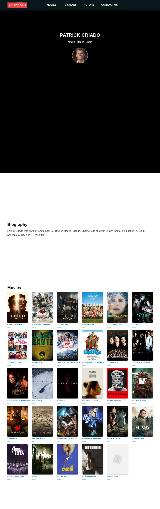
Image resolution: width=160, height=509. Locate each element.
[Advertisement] (80, 196)
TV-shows (70, 4)
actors (89, 4)
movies (51, 4)
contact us (109, 4)
